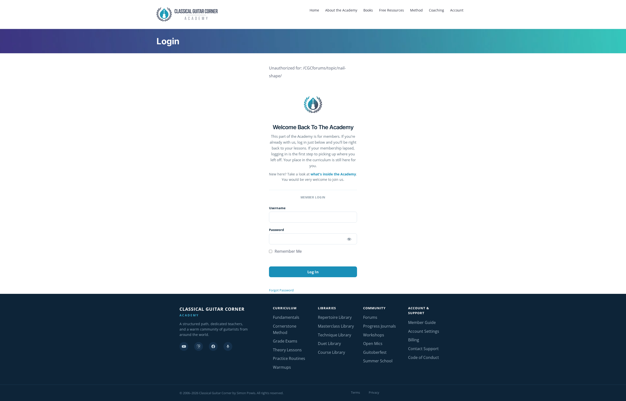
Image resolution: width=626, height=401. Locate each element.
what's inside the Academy (333, 174)
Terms (355, 392)
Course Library (331, 352)
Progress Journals (379, 326)
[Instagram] (198, 346)
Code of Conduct (423, 357)
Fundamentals (286, 317)
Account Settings (423, 331)
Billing (413, 340)
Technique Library (334, 335)
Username (277, 208)
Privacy (374, 392)
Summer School (377, 361)
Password (276, 230)
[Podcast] (228, 346)
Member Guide (422, 322)
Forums (370, 317)
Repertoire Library (335, 317)
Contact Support (423, 348)
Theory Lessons (287, 350)
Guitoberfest (375, 352)
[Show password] (349, 238)
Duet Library (329, 343)
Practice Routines (289, 358)
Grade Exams (285, 341)
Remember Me (288, 251)
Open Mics (372, 343)
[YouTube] (183, 346)
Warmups (282, 367)
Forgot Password (281, 290)
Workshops (373, 335)
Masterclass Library (336, 326)
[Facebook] (213, 346)
